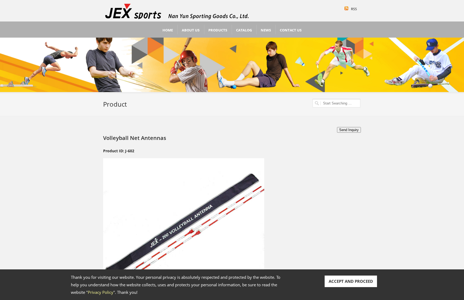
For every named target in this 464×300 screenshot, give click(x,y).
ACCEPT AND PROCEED (351, 281)
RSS (354, 8)
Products (217, 30)
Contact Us (291, 30)
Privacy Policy (100, 292)
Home (167, 30)
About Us (191, 30)
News (266, 30)
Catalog (244, 30)
